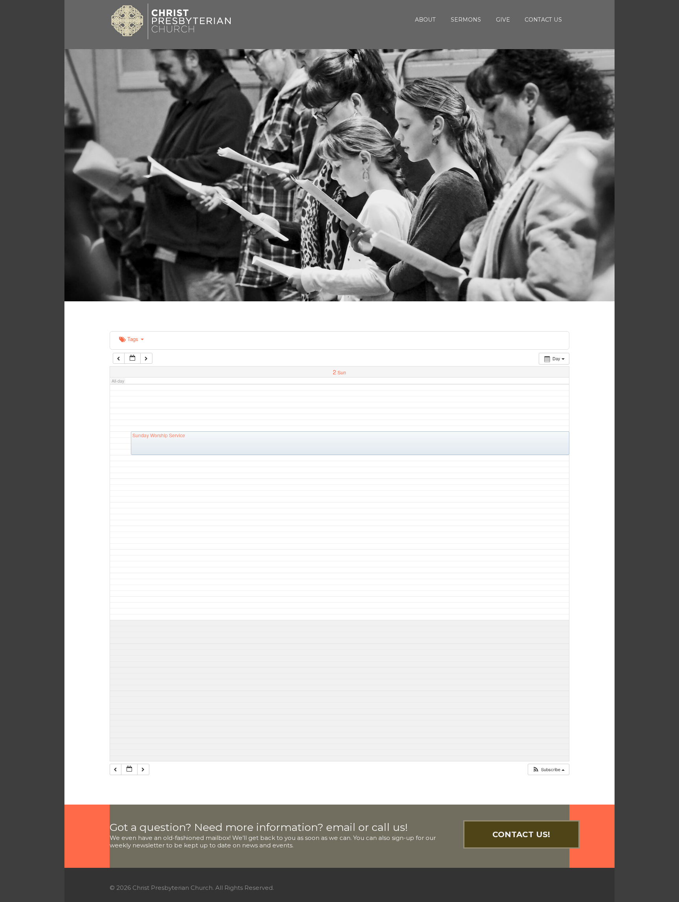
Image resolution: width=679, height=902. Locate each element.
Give (503, 19)
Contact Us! (521, 834)
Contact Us (543, 19)
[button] (548, 769)
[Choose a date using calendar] (132, 358)
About (425, 19)
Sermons (466, 19)
